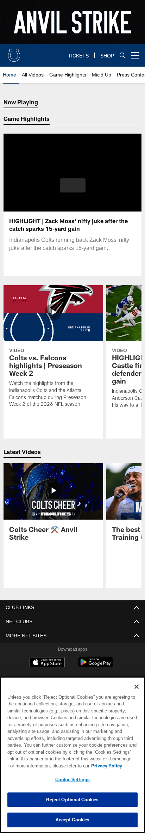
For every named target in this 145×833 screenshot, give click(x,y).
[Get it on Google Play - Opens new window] (95, 665)
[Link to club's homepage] (14, 52)
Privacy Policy (46, 765)
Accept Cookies (73, 819)
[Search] (122, 55)
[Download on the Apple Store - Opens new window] (47, 663)
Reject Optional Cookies (72, 799)
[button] (72, 190)
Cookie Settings (72, 779)
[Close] (136, 686)
